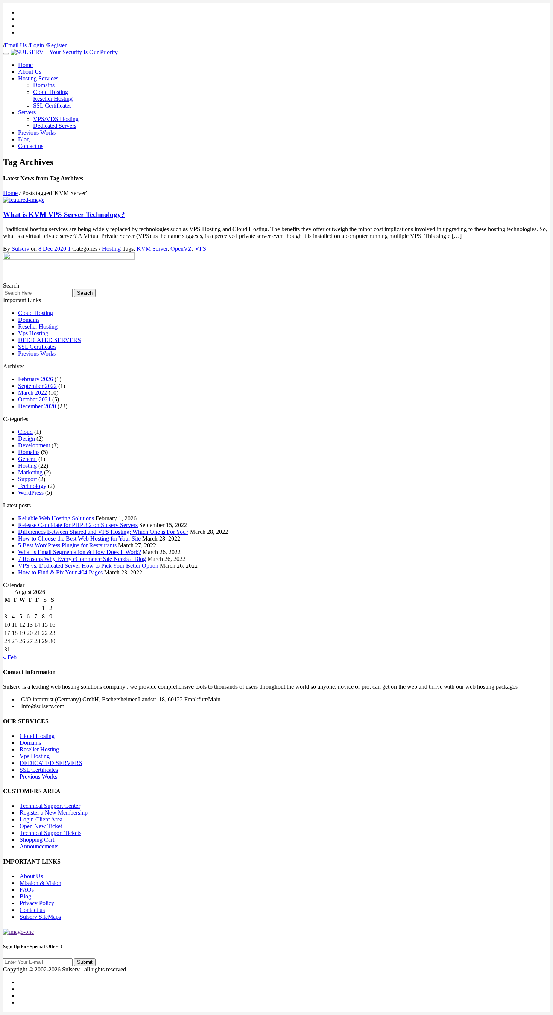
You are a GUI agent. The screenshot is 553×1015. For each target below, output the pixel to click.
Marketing (30, 472)
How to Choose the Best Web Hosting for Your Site (79, 538)
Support (27, 479)
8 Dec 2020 (52, 248)
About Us (29, 71)
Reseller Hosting (53, 98)
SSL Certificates (52, 105)
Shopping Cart (37, 839)
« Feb (10, 657)
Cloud (25, 432)
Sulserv (20, 248)
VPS (200, 248)
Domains (44, 85)
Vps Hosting (33, 333)
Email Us (16, 45)
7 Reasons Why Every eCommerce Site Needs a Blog (82, 559)
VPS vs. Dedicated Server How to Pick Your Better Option (88, 565)
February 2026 (35, 379)
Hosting (111, 248)
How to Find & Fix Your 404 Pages (60, 572)
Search (85, 293)
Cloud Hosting (50, 92)
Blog (24, 139)
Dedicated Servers (54, 126)
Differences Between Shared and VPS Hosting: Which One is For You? (103, 532)
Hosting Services (38, 78)
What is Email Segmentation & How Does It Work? (79, 552)
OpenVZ (181, 248)
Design (26, 438)
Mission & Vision (40, 883)
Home (25, 65)
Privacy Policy (37, 903)
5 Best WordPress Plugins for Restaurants (67, 545)
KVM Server (152, 248)
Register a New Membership (54, 812)
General (27, 459)
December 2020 (37, 406)
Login (37, 45)
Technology (32, 486)
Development (34, 445)
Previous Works (37, 132)
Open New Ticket (41, 826)
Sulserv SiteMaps (40, 917)
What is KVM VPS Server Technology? (64, 214)
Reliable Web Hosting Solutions (56, 518)
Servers (27, 112)
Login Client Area (41, 819)
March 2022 (32, 392)
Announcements (39, 846)
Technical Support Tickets (50, 833)
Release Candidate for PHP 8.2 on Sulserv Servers (78, 525)
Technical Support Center (50, 806)
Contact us (30, 146)
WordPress (31, 492)
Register (57, 45)
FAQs (27, 889)
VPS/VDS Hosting (56, 119)
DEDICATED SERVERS (49, 340)
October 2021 (34, 399)
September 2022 (37, 386)
